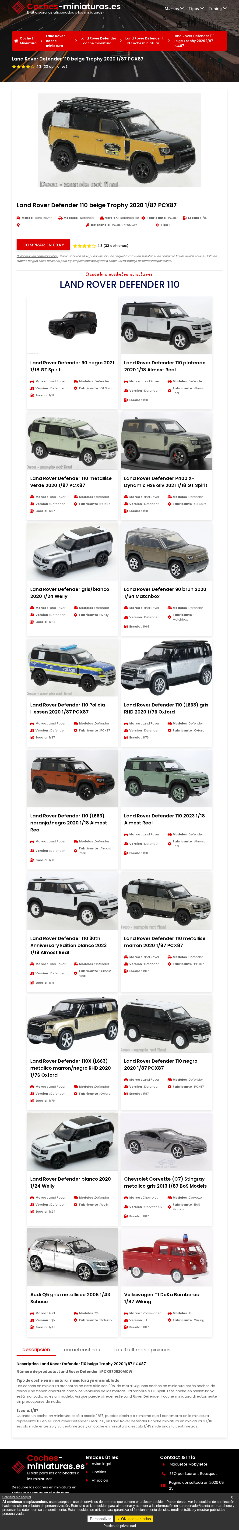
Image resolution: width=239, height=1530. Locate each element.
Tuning (215, 8)
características (82, 1349)
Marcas (172, 8)
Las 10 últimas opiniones (142, 1349)
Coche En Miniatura (28, 41)
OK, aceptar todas (135, 1519)
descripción (36, 1349)
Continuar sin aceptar (16, 1497)
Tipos (193, 8)
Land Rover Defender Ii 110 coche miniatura (144, 41)
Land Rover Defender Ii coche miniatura (98, 41)
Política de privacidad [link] (119, 1526)
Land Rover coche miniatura (55, 41)
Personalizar (100, 1519)
